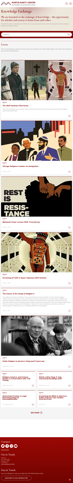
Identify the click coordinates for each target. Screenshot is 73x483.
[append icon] (69, 35)
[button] (16, 478)
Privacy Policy (5, 449)
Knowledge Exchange (16, 11)
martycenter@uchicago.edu (8, 464)
